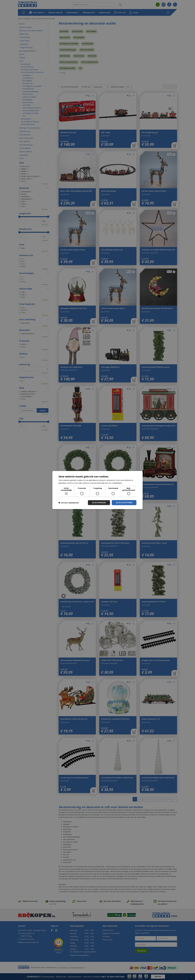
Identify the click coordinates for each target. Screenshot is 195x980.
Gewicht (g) (24, 364)
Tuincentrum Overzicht (77, 968)
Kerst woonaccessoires (68, 62)
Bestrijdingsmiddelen (27, 51)
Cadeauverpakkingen (68, 50)
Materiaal (24, 188)
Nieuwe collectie (25, 151)
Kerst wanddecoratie (90, 62)
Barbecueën (24, 34)
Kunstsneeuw (79, 56)
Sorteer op (86, 87)
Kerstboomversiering (29, 69)
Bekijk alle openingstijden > (80, 955)
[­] (51, 930)
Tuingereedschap (26, 47)
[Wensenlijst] (175, 4)
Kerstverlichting (27, 67)
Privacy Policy (107, 940)
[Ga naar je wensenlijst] (176, 4)
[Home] (23, 12)
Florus (21, 158)
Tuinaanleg (23, 44)
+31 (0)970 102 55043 (26, 939)
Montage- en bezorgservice (30, 128)
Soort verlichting (27, 319)
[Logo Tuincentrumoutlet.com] (27, 4)
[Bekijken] (168, 12)
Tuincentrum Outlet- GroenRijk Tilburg (32, 930)
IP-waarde (24, 341)
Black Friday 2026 (26, 138)
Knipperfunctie (26, 377)
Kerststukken (79, 37)
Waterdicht (24, 330)
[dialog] (3, 976)
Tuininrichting (24, 41)
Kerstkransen (77, 31)
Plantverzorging (25, 27)
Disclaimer (106, 936)
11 (169, 799)
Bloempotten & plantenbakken (31, 30)
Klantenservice (107, 930)
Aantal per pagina (117, 87)
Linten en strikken (87, 50)
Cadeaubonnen (25, 131)
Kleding (22, 57)
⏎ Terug (62, 72)
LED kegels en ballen (67, 68)
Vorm (21, 245)
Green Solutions (63, 968)
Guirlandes (64, 31)
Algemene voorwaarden (111, 933)
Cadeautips (23, 155)
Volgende (175, 799)
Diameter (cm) (26, 255)
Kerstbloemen (87, 44)
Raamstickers (28, 94)
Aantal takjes (25, 289)
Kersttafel (92, 56)
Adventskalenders (28, 124)
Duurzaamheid (24, 134)
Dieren (21, 54)
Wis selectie (45, 184)
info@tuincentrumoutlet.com (28, 942)
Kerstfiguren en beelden (69, 44)
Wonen (22, 24)
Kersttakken (91, 31)
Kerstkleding (65, 56)
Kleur (21, 163)
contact (163, 4)
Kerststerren (65, 37)
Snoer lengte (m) (27, 304)
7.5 (158, 4)
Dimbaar (23, 354)
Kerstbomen (26, 64)
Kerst (21, 61)
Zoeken (22, 406)
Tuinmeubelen (24, 37)
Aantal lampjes (26, 273)
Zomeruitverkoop (26, 145)
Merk (21, 388)
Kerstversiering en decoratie (32, 72)
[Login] (169, 4)
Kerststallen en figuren (30, 121)
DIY (80, 68)
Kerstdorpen (26, 119)
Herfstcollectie (25, 148)
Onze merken (24, 141)
